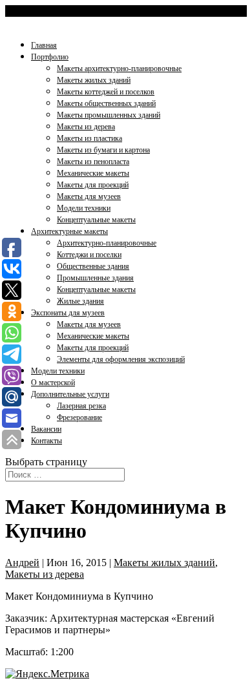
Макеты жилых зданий (94, 80)
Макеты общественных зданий (106, 103)
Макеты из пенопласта (93, 161)
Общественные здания (93, 266)
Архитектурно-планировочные (106, 243)
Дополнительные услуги (70, 394)
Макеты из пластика (89, 138)
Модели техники (83, 208)
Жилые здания (80, 301)
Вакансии (46, 429)
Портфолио (49, 56)
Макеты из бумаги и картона (103, 149)
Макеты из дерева (86, 126)
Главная (44, 45)
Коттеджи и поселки (89, 254)
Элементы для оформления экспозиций (121, 359)
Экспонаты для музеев (68, 312)
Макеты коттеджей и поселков (105, 91)
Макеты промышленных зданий (108, 115)
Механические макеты (93, 173)
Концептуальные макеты (96, 219)
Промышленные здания (95, 277)
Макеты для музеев (89, 196)
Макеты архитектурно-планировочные (119, 68)
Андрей (22, 562)
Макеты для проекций (93, 184)
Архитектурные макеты (69, 231)
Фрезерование (79, 417)
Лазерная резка (81, 405)
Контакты (46, 440)
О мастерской (53, 382)
